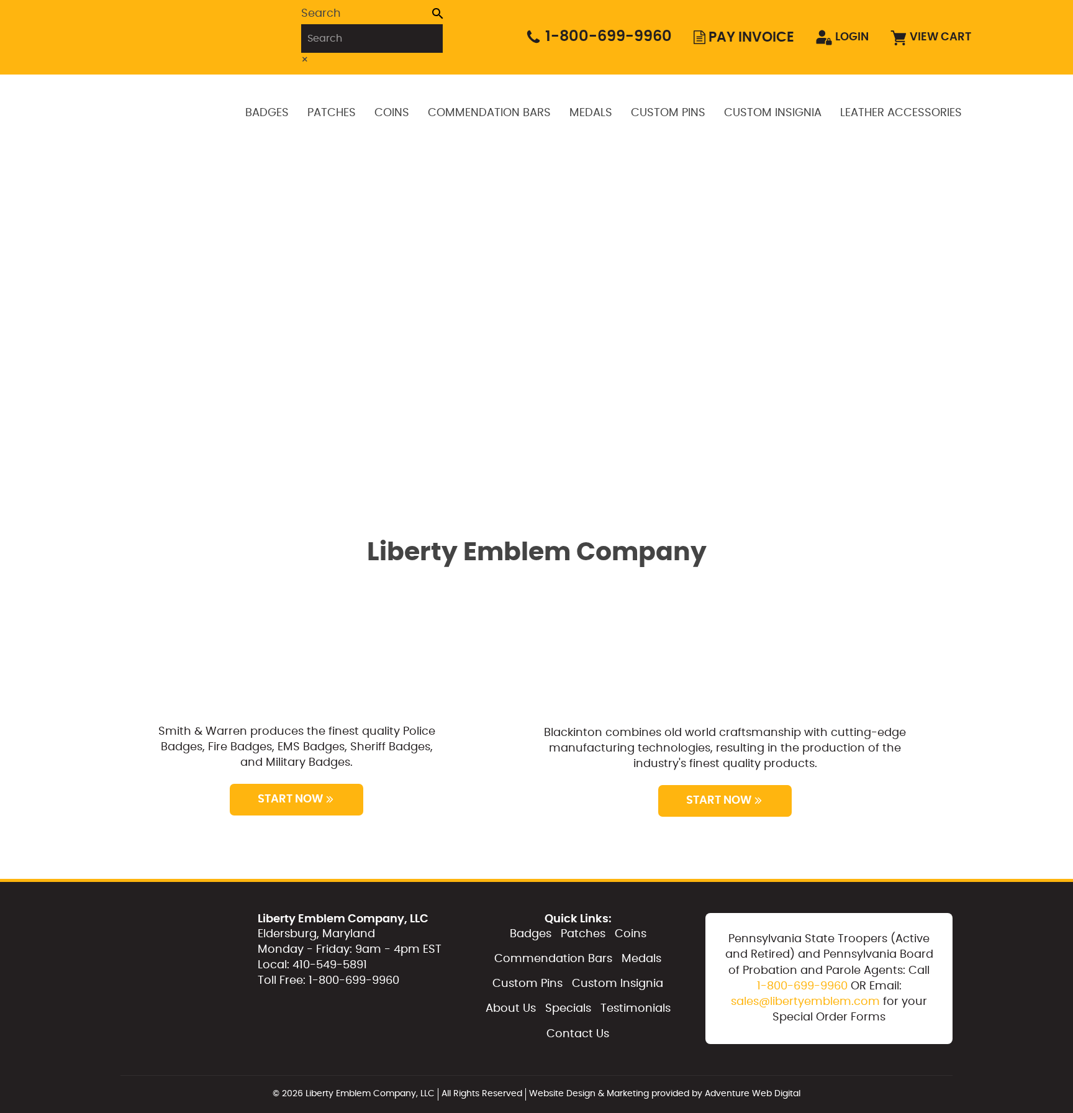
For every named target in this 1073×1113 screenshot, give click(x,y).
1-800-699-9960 (608, 36)
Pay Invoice (751, 37)
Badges (267, 113)
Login (852, 37)
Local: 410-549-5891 (312, 965)
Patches (331, 113)
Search (321, 13)
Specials (568, 1008)
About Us (511, 1008)
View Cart (940, 37)
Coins (391, 113)
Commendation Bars (489, 113)
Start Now (290, 799)
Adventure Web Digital (752, 1093)
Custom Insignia (773, 113)
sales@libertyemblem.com (805, 1001)
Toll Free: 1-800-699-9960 (328, 980)
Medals (590, 113)
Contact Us (577, 1034)
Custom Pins (668, 113)
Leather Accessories (901, 113)
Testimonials (635, 1008)
